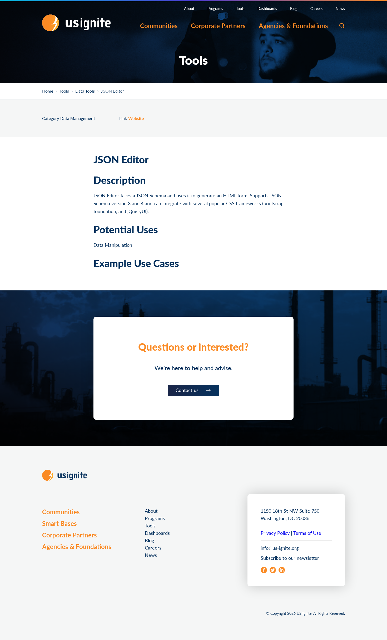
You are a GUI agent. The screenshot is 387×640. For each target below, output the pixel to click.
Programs (215, 8)
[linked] (282, 570)
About (189, 8)
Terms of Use (307, 533)
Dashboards (267, 8)
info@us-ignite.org (280, 548)
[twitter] (273, 570)
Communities (159, 25)
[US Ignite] (76, 22)
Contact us (187, 390)
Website (136, 118)
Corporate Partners (218, 25)
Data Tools (85, 91)
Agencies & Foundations (293, 25)
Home (47, 91)
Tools (240, 8)
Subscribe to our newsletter (290, 558)
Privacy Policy (275, 533)
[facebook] (264, 570)
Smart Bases (59, 523)
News (340, 8)
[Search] (342, 26)
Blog (293, 8)
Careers (316, 8)
